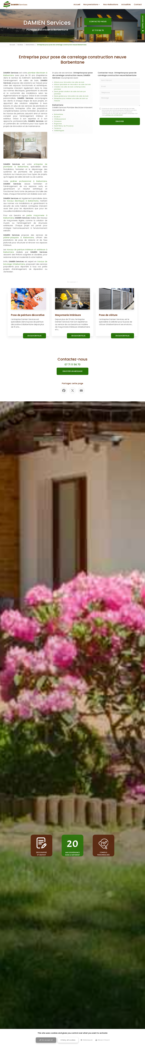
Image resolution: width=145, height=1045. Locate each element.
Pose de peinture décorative (28, 315)
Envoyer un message (72, 371)
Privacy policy (103, 1040)
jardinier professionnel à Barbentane (28, 181)
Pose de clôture (108, 315)
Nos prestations (90, 4)
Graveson (58, 121)
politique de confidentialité (113, 115)
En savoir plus (34, 335)
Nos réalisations (110, 4)
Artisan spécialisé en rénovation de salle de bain (72, 84)
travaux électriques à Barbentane (23, 201)
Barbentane (30, 45)
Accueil (77, 4)
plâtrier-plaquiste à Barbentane (18, 237)
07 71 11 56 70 (98, 30)
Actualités (126, 4)
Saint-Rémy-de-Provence (63, 126)
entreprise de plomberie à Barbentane (25, 165)
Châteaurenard (60, 119)
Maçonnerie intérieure (68, 315)
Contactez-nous (97, 21)
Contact (138, 4)
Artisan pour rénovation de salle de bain (69, 82)
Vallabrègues (59, 131)
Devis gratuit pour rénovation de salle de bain (71, 96)
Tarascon (57, 128)
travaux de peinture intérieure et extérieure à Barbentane (25, 250)
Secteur (20, 45)
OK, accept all (47, 1040)
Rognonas (58, 124)
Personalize (87, 1040)
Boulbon (57, 117)
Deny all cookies (68, 1040)
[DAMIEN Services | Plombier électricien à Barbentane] (15, 4)
